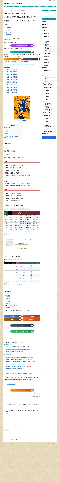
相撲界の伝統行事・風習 (48, 109)
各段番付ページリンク (8, 137)
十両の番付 (8, 27)
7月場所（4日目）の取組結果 (11, 87)
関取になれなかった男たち (27, 240)
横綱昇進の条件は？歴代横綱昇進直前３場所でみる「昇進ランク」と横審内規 (20, 361)
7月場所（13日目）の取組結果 (12, 72)
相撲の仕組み (7, 6)
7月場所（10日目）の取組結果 (12, 77)
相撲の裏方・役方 (47, 115)
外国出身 (46, 65)
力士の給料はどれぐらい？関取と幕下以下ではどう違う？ (16, 349)
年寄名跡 (46, 6)
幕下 (39, 393)
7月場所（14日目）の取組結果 (12, 71)
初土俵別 (46, 76)
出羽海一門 (46, 42)
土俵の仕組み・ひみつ (48, 128)
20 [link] (17, 284)
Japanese (50, 0)
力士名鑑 (33, 6)
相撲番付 (13, 6)
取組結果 (44, 21)
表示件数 (8, 233)
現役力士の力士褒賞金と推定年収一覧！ (13, 351)
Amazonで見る (21, 243)
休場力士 (7, 130)
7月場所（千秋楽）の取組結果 (11, 69)
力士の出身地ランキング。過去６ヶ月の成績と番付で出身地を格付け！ (18, 64)
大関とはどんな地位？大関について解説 (13, 370)
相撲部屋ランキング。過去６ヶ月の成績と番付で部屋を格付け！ (17, 61)
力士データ (44, 75)
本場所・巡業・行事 (48, 126)
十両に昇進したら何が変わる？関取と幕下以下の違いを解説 (17, 366)
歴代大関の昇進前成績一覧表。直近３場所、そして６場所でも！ (18, 373)
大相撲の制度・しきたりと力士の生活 (48, 101)
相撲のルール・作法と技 (46, 83)
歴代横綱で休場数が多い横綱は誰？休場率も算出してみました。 (18, 359)
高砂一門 (46, 47)
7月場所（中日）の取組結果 (11, 81)
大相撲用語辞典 (40, 6)
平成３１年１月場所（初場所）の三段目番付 (31, 404)
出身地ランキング (47, 71)
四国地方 (46, 62)
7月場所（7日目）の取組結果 (11, 82)
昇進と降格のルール (48, 104)
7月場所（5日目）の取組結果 (11, 85)
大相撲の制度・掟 (47, 107)
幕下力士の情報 (7, 127)
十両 (45, 30)
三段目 (46, 33)
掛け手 (48, 93)
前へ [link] (6, 284)
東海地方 (46, 56)
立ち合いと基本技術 (48, 87)
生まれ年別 (46, 78)
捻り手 (48, 96)
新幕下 (6, 133)
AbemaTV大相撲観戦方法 (10, 384)
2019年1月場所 (37, 395)
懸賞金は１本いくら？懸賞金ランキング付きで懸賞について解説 (18, 346)
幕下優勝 (7, 129)
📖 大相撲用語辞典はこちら (49, 137)
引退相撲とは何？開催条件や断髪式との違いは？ (15, 364)
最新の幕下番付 (7, 307)
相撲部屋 (20, 6)
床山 (47, 119)
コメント (6, 413)
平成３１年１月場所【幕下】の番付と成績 (11, 134)
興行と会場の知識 (45, 125)
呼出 (47, 118)
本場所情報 (44, 24)
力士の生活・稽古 (47, 110)
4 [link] (12, 284)
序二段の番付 (8, 30)
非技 (47, 99)
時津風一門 (46, 45)
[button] (7, 213)
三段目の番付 (8, 29)
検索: (4, 210)
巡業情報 (53, 6)
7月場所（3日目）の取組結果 (11, 89)
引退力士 (46, 79)
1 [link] (8, 284)
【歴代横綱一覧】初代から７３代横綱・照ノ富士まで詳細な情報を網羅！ (19, 357)
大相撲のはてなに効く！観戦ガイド (13, 3)
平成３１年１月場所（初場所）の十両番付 (12, 404)
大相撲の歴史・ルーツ (48, 131)
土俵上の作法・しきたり (48, 84)
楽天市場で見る (21, 245)
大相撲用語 (44, 133)
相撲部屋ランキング (48, 70)
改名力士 (7, 131)
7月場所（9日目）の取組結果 (11, 79)
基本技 (48, 90)
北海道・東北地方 (47, 53)
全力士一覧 (8, 34)
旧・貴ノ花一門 (47, 50)
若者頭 (48, 121)
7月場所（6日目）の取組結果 (11, 84)
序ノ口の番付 (8, 32)
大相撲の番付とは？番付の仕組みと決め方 (14, 368)
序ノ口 (46, 36)
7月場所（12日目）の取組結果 (12, 74)
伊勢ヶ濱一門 (47, 48)
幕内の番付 (8, 26)
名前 (4, 425)
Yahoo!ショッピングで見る (22, 248)
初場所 (33, 395)
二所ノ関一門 (47, 44)
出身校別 (46, 81)
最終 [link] (21, 284)
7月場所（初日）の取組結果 (11, 92)
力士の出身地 (27, 6)
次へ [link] (19, 284)
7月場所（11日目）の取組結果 (11, 76)
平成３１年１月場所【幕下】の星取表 (11, 136)
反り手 (48, 94)
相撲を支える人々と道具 (46, 112)
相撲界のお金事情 (47, 106)
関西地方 (46, 59)
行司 (47, 116)
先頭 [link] (4, 284)
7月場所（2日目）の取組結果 (11, 90)
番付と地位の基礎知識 (48, 103)
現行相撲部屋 (47, 41)
